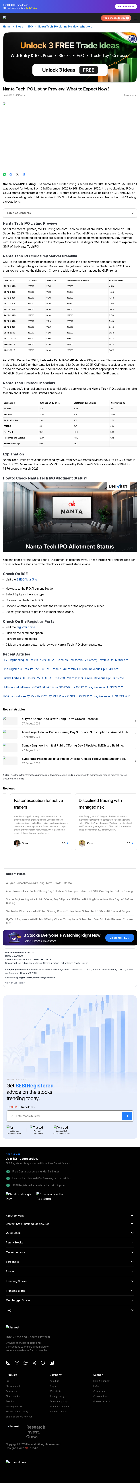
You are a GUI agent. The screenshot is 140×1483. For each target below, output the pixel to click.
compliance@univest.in (44, 978)
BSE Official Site (27, 579)
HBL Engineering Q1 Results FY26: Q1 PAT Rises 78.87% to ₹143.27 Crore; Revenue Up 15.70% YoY (66, 660)
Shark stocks (13, 1396)
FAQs (96, 1386)
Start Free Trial (124, 6)
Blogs (19, 26)
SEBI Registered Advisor (19, 1416)
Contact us (99, 1391)
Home (7, 26)
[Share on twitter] (18, 174)
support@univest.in (23, 978)
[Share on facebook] (11, 174)
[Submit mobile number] (127, 1116)
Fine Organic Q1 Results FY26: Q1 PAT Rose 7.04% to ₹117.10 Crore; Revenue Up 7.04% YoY (61, 669)
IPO (30, 26)
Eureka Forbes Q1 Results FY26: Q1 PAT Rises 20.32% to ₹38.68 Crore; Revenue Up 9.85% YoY (63, 678)
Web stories (56, 1391)
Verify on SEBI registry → (16, 983)
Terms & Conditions (60, 1406)
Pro (7, 1381)
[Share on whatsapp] (5, 174)
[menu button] (135, 18)
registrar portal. (26, 627)
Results (10, 1401)
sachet (134, 95)
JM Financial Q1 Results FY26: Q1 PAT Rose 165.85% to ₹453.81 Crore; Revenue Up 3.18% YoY (63, 687)
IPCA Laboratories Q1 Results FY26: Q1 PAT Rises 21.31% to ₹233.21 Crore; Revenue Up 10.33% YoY (66, 696)
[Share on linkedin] (24, 174)
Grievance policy (59, 1401)
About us (54, 1381)
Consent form (100, 1396)
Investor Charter (58, 1411)
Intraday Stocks (14, 1406)
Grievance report (102, 1401)
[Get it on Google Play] (20, 1197)
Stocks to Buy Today (17, 1411)
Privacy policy (57, 1396)
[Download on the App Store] (50, 1197)
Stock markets (13, 1386)
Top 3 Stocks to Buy (114, 18)
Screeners (11, 1391)
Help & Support (101, 1381)
